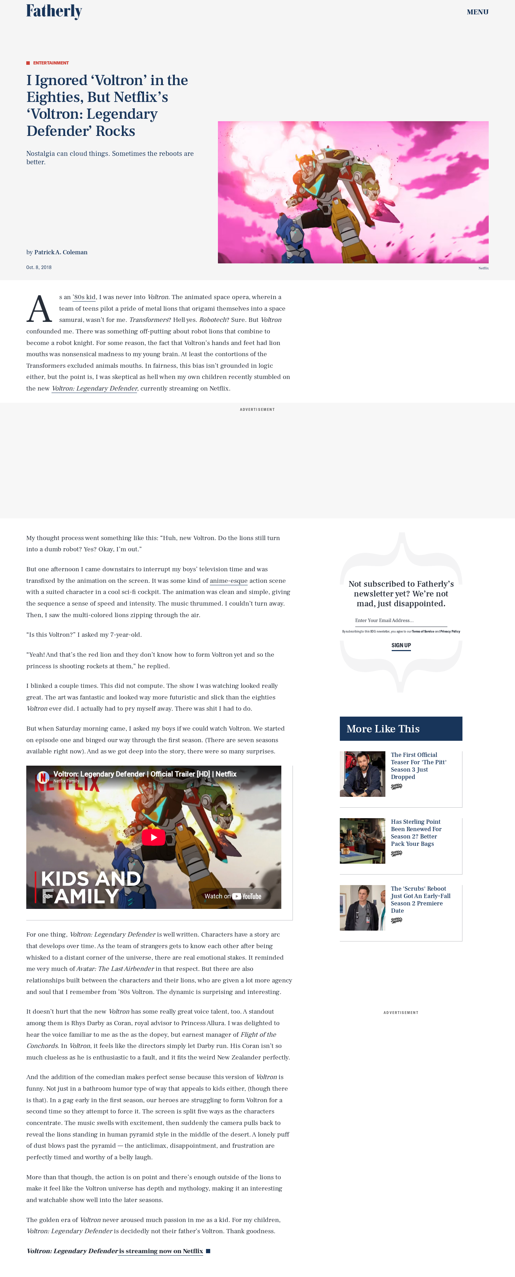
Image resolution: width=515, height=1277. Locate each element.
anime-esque (229, 581)
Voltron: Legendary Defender (94, 388)
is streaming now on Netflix (160, 1251)
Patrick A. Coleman (61, 252)
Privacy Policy (450, 631)
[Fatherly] (54, 12)
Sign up (401, 645)
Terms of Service (423, 631)
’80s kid (84, 297)
